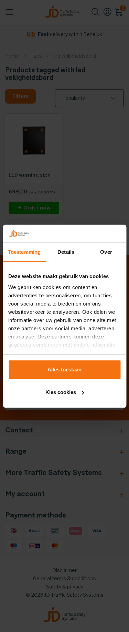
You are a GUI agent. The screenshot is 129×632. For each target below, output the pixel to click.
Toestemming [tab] (24, 252)
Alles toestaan (64, 369)
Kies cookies (60, 392)
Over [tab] (106, 252)
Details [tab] (65, 252)
